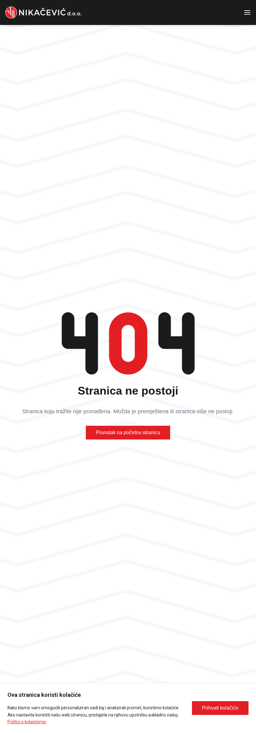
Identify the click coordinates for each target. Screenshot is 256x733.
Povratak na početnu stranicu (128, 432)
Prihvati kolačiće (220, 708)
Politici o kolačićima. (27, 721)
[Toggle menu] (250, 12)
